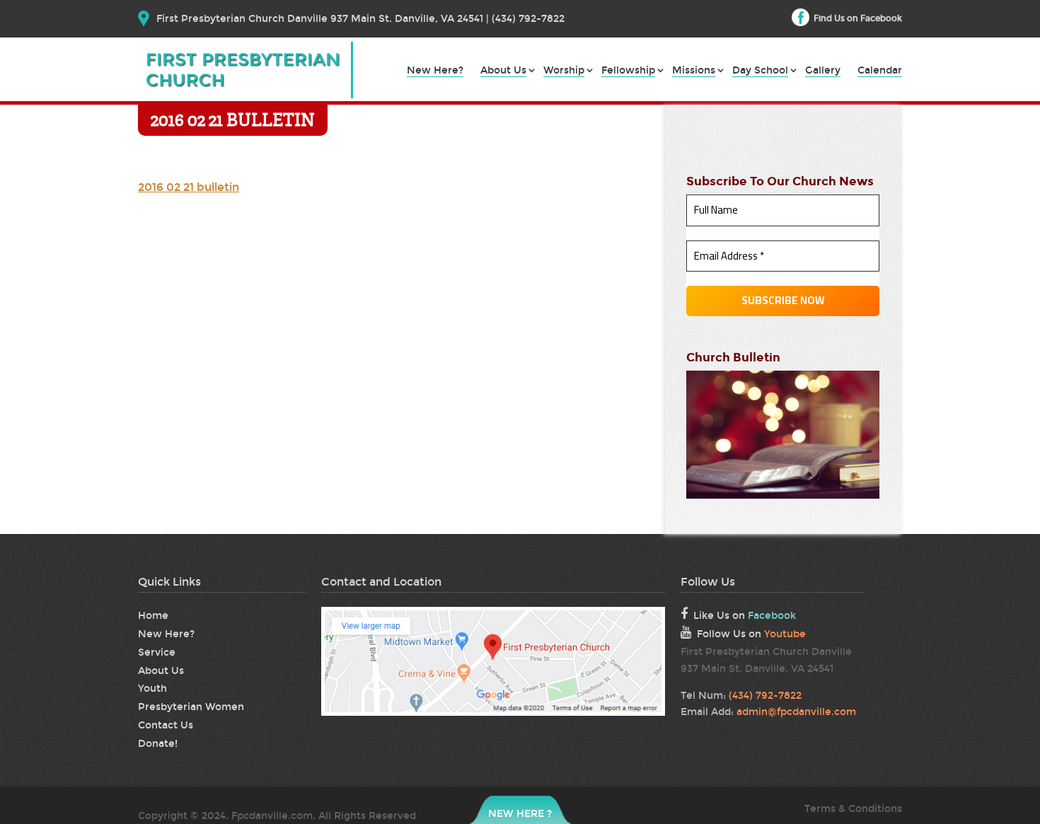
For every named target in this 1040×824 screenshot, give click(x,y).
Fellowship (628, 71)
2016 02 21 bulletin (188, 187)
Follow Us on (751, 634)
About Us (503, 71)
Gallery (822, 71)
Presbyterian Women (191, 707)
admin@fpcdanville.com (796, 712)
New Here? (435, 71)
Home (153, 616)
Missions (693, 71)
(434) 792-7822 (765, 696)
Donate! (158, 744)
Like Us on (744, 616)
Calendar (879, 71)
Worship (563, 71)
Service (156, 652)
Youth (152, 689)
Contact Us (165, 725)
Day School (760, 71)
